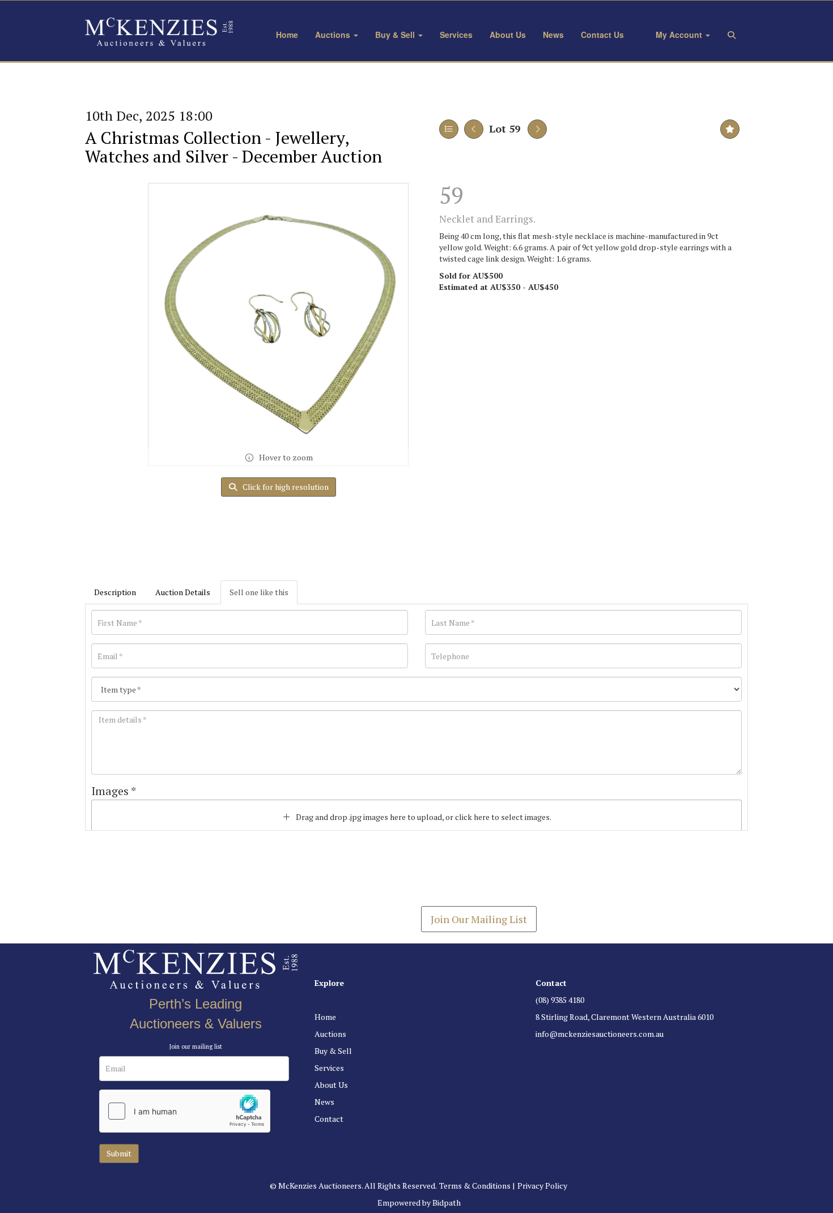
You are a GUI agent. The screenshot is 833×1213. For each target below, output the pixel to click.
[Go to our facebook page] (546, 1053)
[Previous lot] (473, 129)
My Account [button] (678, 34)
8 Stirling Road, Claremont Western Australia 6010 (624, 1016)
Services (456, 34)
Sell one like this (259, 592)
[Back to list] (448, 129)
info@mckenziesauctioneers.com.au (600, 1033)
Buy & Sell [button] (396, 34)
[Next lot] (537, 129)
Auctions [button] (333, 34)
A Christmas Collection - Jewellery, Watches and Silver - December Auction (233, 147)
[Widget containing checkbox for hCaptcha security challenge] (184, 1111)
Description (115, 592)
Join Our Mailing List (479, 919)
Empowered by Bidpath (419, 1202)
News (553, 34)
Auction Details (182, 592)
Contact (328, 1118)
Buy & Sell (333, 1050)
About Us (508, 34)
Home (287, 34)
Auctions (330, 1033)
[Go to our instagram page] (569, 1053)
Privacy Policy (542, 1185)
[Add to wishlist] (730, 129)
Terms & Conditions (475, 1185)
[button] (734, 34)
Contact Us (602, 34)
